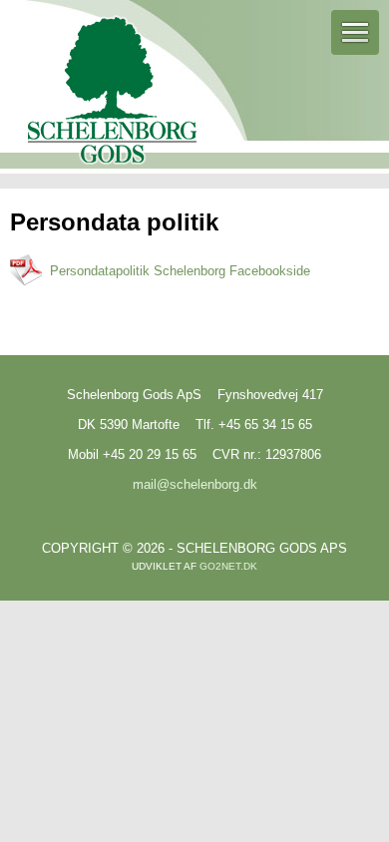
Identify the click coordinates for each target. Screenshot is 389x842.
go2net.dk (228, 566)
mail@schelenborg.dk (195, 484)
